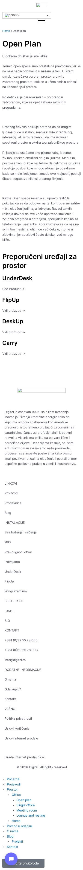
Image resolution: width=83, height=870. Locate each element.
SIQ (7, 621)
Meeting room (26, 810)
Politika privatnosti (18, 718)
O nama (10, 679)
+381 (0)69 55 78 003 (21, 650)
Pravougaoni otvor (18, 552)
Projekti (17, 841)
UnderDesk (13, 571)
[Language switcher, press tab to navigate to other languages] (26, 15)
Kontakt (10, 699)
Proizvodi (11, 493)
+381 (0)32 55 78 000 (21, 640)
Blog (8, 513)
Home (6, 30)
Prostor (12, 789)
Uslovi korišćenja (17, 728)
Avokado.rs (54, 757)
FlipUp (9, 581)
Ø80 (8, 542)
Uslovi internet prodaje (21, 738)
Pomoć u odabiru (19, 826)
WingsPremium (16, 591)
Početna (13, 779)
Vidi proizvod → (13, 310)
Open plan (23, 800)
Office (16, 795)
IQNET (9, 611)
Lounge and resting (30, 815)
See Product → (13, 289)
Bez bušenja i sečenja (21, 532)
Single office (25, 805)
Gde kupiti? (13, 689)
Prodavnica (13, 503)
